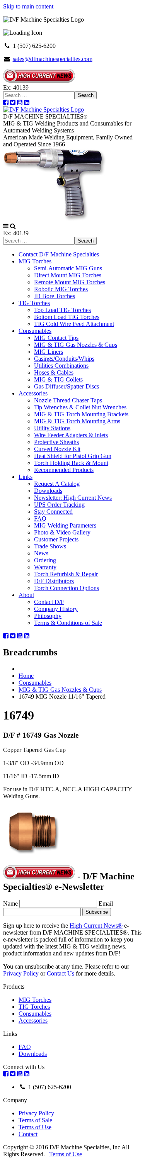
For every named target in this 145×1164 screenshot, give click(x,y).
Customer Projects (56, 539)
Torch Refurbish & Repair (66, 574)
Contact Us (60, 973)
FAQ (40, 518)
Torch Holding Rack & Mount (71, 463)
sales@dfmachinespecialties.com (52, 59)
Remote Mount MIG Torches (69, 282)
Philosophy (47, 616)
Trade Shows (50, 546)
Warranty (45, 567)
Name (10, 903)
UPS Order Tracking (59, 504)
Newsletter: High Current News (73, 497)
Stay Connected (53, 511)
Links (25, 476)
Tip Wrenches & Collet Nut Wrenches (80, 407)
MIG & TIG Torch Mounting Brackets (81, 414)
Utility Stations (52, 428)
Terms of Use (35, 1127)
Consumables (35, 330)
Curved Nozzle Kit (57, 449)
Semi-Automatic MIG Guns (68, 268)
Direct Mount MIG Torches (67, 275)
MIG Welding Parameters (65, 525)
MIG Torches (35, 261)
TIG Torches (34, 303)
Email (106, 903)
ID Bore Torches (54, 296)
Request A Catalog (57, 483)
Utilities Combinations (61, 365)
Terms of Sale (35, 1120)
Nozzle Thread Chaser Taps (68, 400)
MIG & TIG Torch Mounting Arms (77, 421)
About (26, 595)
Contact (28, 1134)
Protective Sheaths (56, 442)
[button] (6, 226)
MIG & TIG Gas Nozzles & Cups (75, 344)
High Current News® (96, 925)
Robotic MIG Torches (61, 289)
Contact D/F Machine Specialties (59, 254)
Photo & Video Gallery (62, 532)
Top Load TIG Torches (62, 310)
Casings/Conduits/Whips (64, 358)
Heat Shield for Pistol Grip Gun (72, 456)
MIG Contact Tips (56, 337)
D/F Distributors (54, 581)
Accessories (33, 393)
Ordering (45, 560)
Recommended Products (64, 470)
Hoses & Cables (53, 372)
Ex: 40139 (16, 87)
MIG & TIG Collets (58, 379)
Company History (56, 609)
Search (86, 95)
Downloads (48, 490)
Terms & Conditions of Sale (68, 622)
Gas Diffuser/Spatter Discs (66, 386)
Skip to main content (28, 6)
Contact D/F (49, 602)
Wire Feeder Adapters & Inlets (71, 435)
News (41, 553)
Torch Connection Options (66, 588)
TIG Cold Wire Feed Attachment (74, 324)
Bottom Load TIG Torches (66, 317)
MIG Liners (48, 351)
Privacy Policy (21, 973)
